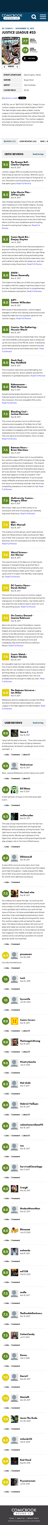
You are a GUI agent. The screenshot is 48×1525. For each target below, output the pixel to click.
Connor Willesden (21, 302)
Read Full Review (23, 183)
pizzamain (26, 954)
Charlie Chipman (20, 164)
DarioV (24, 1376)
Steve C (24, 732)
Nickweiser (26, 764)
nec (22, 1145)
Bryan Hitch (29, 80)
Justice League (15, 32)
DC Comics (7, 28)
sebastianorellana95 (31, 1124)
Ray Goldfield (18, 362)
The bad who (27, 892)
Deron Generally (20, 275)
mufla (23, 1292)
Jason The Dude (28, 1418)
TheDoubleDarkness (31, 1313)
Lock (22, 978)
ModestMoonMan (30, 1208)
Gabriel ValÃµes (29, 1103)
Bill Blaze (25, 788)
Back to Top (38, 154)
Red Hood (25, 1460)
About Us (20, 1518)
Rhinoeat (25, 1229)
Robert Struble (19, 657)
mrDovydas (26, 815)
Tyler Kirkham (30, 85)
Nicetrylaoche (28, 1062)
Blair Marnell (18, 524)
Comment (15, 754)
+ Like (6, 754)
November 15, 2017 (25, 28)
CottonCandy (27, 1334)
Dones (23, 1355)
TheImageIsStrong (30, 1041)
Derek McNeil (18, 588)
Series (11, 66)
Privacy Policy (33, 1518)
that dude (25, 1083)
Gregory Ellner (19, 500)
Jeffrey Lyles (18, 194)
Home (11, 1518)
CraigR (24, 1187)
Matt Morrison (19, 387)
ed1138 (24, 1271)
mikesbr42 (26, 1439)
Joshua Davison (19, 414)
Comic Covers (27, 1020)
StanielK (24, 1397)
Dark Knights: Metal (32, 74)
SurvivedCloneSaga (31, 1166)
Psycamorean (27, 1481)
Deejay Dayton (19, 239)
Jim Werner (17, 555)
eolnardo (25, 1250)
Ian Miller (16, 692)
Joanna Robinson (20, 618)
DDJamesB (26, 856)
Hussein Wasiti (19, 329)
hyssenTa (25, 999)
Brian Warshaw (19, 450)
